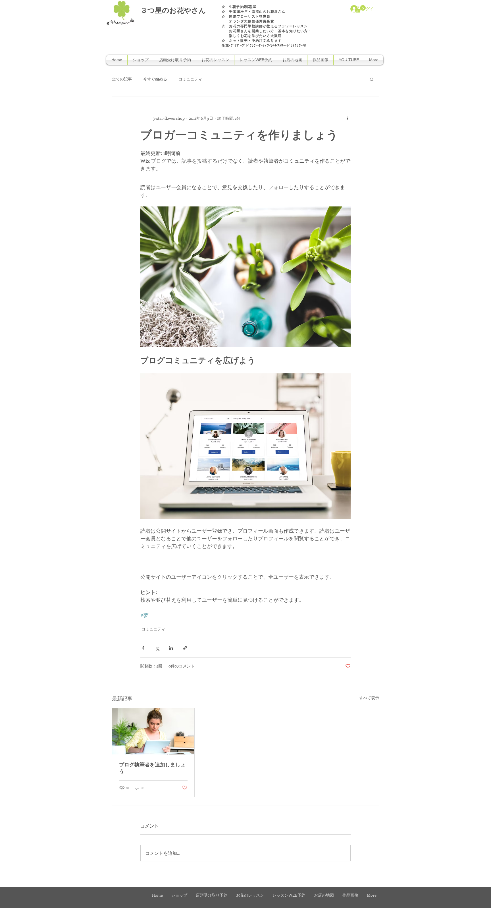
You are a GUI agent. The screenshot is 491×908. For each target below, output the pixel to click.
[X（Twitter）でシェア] (157, 648)
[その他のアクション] (347, 118)
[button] (360, 9)
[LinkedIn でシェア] (171, 648)
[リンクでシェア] (185, 648)
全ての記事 (122, 79)
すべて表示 (369, 697)
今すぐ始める (155, 79)
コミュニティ (190, 79)
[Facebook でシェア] (143, 648)
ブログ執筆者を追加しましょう (152, 768)
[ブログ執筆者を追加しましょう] (153, 731)
